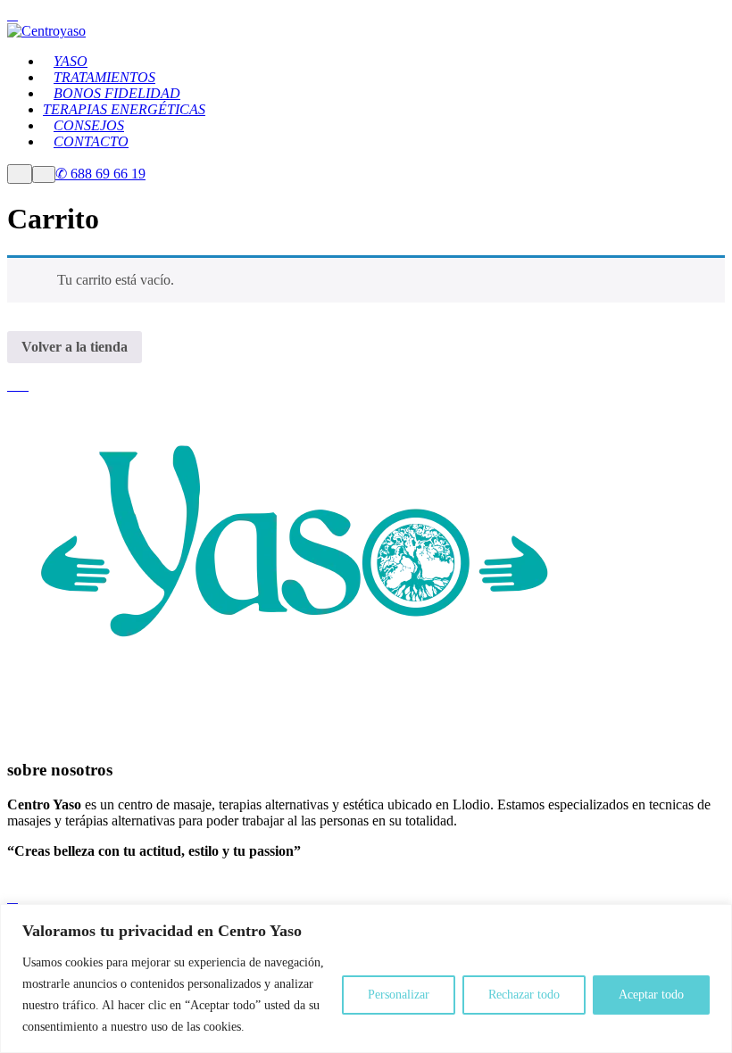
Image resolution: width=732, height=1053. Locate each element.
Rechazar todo (524, 994)
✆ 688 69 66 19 (100, 173)
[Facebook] (12, 385)
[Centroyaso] (46, 30)
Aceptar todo (651, 994)
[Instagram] (23, 385)
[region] (366, 978)
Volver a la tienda (74, 346)
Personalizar (398, 994)
